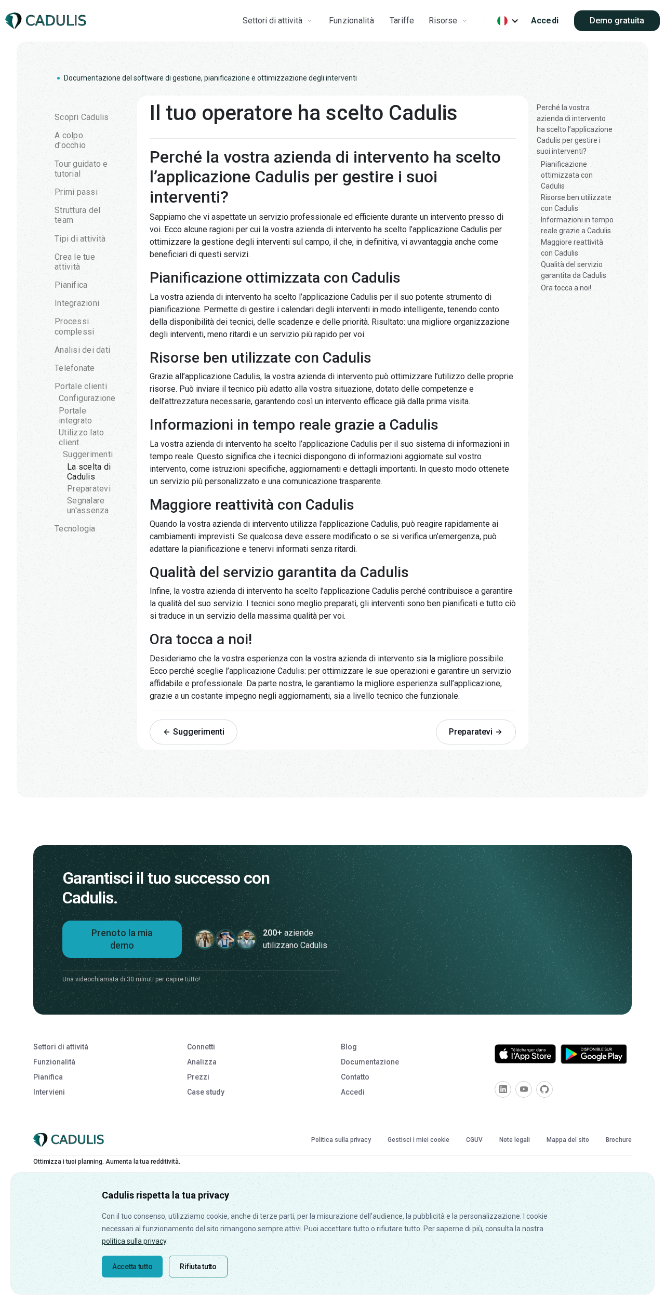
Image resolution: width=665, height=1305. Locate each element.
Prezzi (198, 1077)
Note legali (514, 1139)
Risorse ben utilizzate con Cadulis (576, 202)
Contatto (355, 1077)
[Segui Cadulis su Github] (544, 1089)
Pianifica (48, 1077)
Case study (205, 1092)
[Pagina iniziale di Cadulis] (70, 1140)
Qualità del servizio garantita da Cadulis (573, 269)
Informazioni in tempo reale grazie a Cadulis (577, 225)
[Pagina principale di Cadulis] (47, 21)
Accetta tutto (132, 1266)
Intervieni (49, 1092)
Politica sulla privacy (341, 1139)
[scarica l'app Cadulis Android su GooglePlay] (594, 1054)
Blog (349, 1047)
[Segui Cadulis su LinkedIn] (503, 1089)
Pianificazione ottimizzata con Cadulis (567, 175)
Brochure (619, 1139)
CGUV (474, 1139)
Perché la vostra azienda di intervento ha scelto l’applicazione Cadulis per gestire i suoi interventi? (575, 129)
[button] (278, 20)
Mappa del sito (568, 1139)
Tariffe (402, 20)
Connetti (201, 1047)
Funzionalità (351, 20)
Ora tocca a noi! (566, 288)
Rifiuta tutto (198, 1266)
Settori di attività (60, 1047)
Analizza (202, 1062)
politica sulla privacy (134, 1241)
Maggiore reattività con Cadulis (572, 247)
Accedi (545, 20)
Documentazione (370, 1062)
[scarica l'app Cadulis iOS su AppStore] (525, 1053)
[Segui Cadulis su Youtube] (523, 1089)
